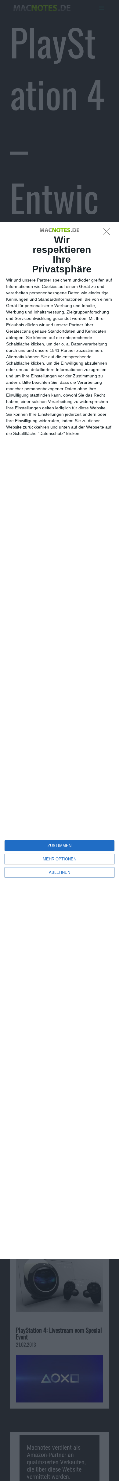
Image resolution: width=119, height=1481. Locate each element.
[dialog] (59, 740)
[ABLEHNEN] (108, 233)
